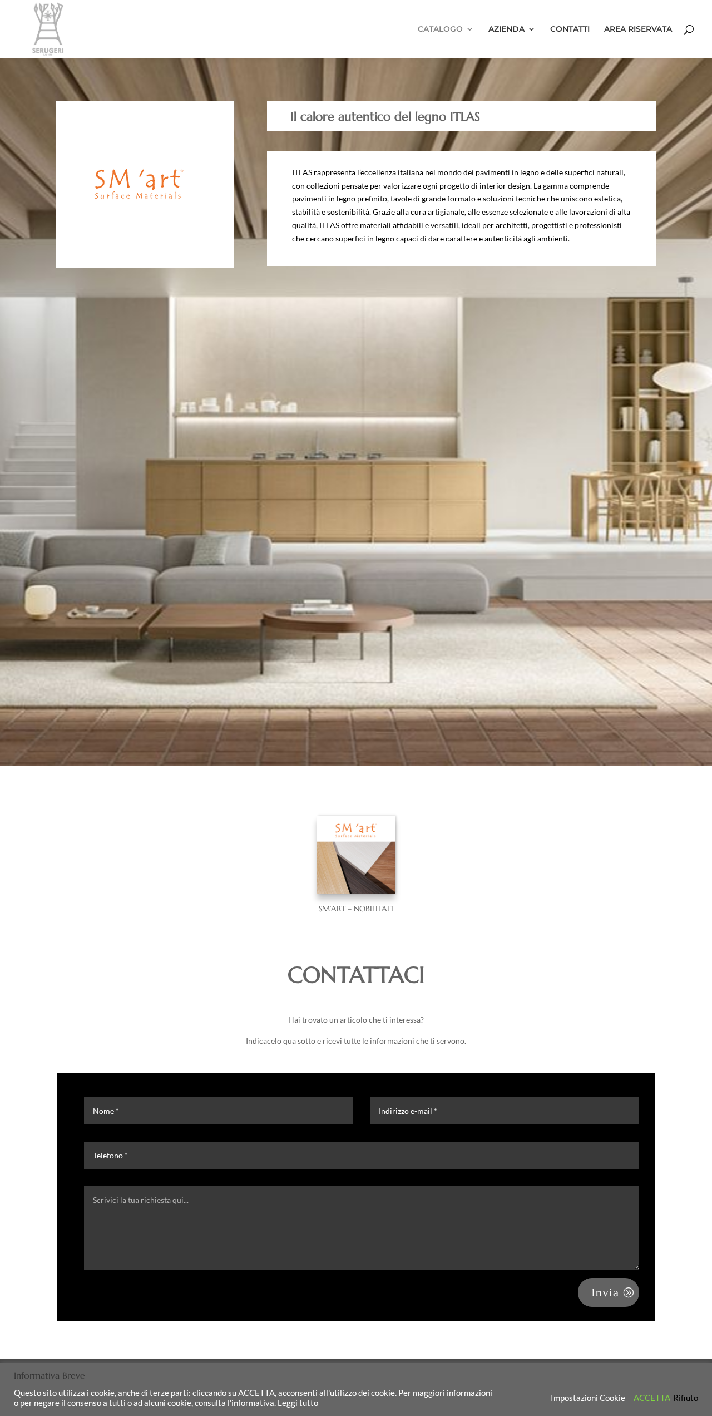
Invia (606, 1292)
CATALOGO (440, 29)
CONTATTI (570, 29)
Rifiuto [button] (685, 1398)
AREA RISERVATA (638, 29)
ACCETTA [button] (652, 1398)
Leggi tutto (298, 1403)
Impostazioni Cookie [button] (588, 1398)
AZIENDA (506, 29)
